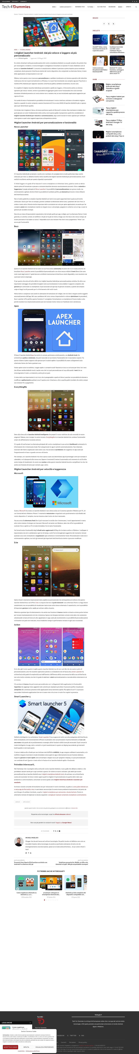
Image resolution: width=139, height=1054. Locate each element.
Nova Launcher (40, 189)
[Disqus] (51, 930)
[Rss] (136, 1)
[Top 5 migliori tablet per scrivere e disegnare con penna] (98, 99)
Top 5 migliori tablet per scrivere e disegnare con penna (115, 99)
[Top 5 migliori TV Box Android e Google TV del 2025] (98, 123)
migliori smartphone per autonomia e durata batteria (59, 792)
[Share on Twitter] (55, 831)
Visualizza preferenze (44, 1047)
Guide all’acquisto (65, 7)
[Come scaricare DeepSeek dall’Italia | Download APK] (100, 61)
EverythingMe (50, 437)
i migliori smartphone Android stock (53, 774)
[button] (17, 888)
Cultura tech (101, 6)
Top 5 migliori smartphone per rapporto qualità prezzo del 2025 (115, 111)
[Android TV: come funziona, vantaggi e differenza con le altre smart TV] (117, 61)
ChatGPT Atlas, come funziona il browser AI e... (108, 153)
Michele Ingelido (23, 58)
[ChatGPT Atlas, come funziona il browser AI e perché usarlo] (100, 40)
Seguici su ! (64, 822)
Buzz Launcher (25, 271)
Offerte (128, 6)
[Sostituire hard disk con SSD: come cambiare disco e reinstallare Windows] (117, 40)
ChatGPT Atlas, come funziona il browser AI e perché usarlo (100, 48)
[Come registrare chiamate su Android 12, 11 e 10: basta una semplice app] (26, 882)
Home (15, 14)
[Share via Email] (59, 831)
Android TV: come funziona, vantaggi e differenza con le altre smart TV (117, 70)
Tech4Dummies (6, 1)
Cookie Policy (21, 1051)
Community (23, 1)
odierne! (62, 814)
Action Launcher (77, 672)
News (54, 7)
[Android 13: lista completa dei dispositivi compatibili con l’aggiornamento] (75, 882)
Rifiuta (26, 1047)
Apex (32, 355)
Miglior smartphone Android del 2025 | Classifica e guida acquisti (113, 87)
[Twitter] (134, 1)
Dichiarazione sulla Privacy (33, 1051)
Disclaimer (72, 1042)
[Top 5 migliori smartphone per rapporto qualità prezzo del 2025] (98, 111)
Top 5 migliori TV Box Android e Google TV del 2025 (114, 122)
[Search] (136, 7)
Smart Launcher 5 (44, 737)
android (17, 802)
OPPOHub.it (15, 1)
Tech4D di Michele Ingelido (86, 1045)
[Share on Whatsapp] (57, 831)
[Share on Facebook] (53, 831)
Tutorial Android (28, 14)
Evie (37, 603)
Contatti (63, 1042)
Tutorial (90, 7)
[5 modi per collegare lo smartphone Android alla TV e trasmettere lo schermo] (51, 882)
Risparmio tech (80, 6)
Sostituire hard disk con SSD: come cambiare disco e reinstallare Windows (117, 49)
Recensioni (112, 6)
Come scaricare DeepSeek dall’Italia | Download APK (100, 69)
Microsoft (22, 511)
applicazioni (26, 802)
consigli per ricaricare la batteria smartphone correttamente (67, 795)
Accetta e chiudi (10, 1047)
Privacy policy (83, 1042)
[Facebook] (132, 1)
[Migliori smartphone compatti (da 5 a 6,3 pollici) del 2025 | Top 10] (98, 134)
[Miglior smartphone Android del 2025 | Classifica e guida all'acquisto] (98, 87)
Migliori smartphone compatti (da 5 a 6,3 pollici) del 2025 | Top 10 (115, 134)
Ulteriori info (74, 808)
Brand (120, 7)
